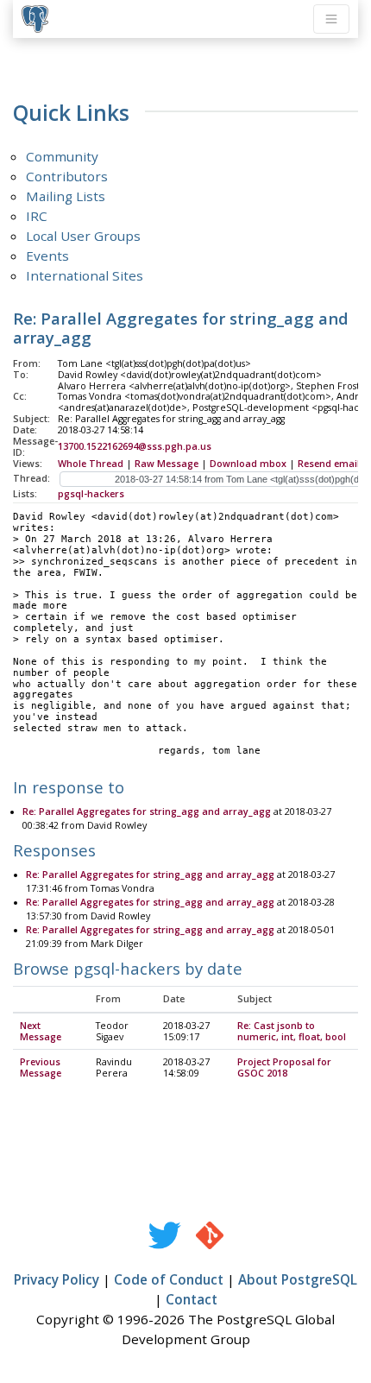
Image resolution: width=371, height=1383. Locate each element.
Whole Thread (90, 464)
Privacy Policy (56, 1279)
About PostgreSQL (297, 1279)
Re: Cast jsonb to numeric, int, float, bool (291, 1031)
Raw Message (166, 464)
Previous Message (40, 1067)
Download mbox (248, 464)
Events (47, 255)
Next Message (40, 1031)
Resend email (329, 464)
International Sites (84, 275)
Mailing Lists (65, 196)
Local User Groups (83, 235)
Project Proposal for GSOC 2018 (284, 1067)
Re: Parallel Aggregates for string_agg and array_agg (146, 811)
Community (62, 156)
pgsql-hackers (91, 494)
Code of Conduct (168, 1279)
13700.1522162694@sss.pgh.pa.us (134, 446)
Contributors (67, 176)
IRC (36, 215)
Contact (191, 1299)
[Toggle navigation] (331, 19)
